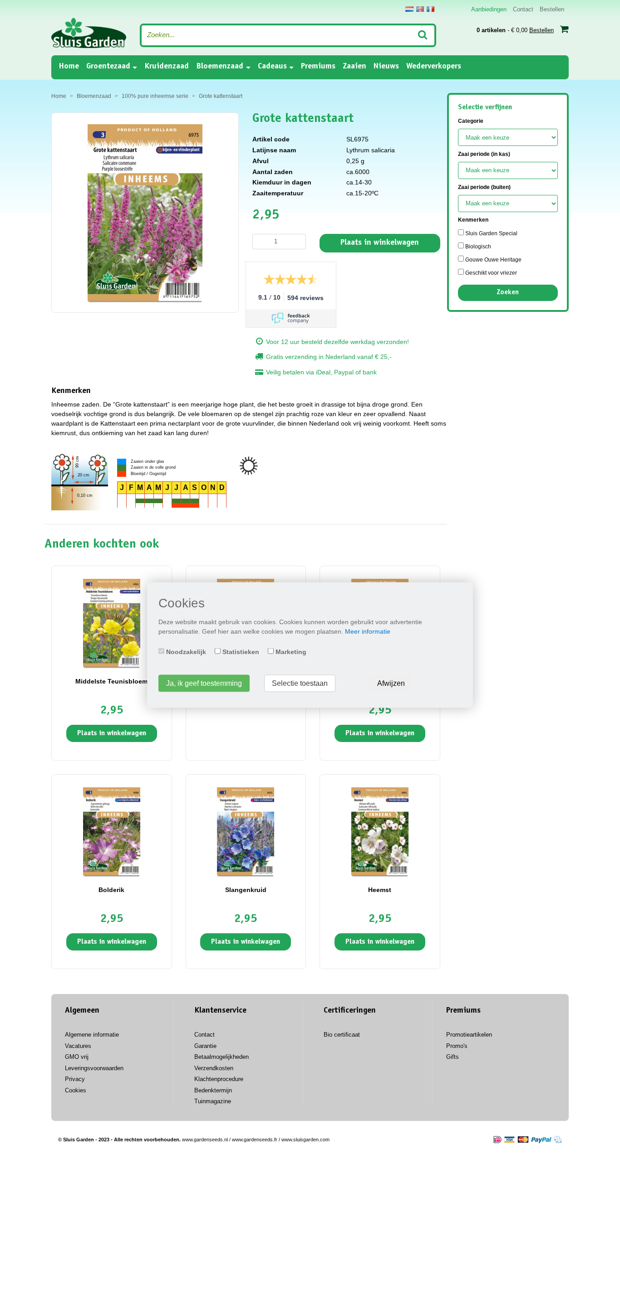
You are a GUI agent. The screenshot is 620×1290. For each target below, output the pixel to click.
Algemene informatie (92, 1034)
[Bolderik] (111, 831)
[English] (420, 9)
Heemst (379, 889)
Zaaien (354, 67)
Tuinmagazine (212, 1101)
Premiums (318, 67)
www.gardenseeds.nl (205, 1139)
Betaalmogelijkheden (221, 1056)
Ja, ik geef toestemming (204, 683)
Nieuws (386, 67)
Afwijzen (391, 683)
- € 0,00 (515, 30)
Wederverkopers (433, 67)
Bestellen (552, 9)
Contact (523, 9)
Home (69, 66)
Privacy (75, 1079)
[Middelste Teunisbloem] (111, 622)
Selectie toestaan (300, 683)
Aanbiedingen (489, 9)
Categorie (470, 121)
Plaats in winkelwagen (379, 243)
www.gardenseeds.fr (254, 1139)
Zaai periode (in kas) (484, 154)
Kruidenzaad (166, 67)
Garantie (205, 1046)
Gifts (452, 1056)
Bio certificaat (342, 1034)
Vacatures (78, 1046)
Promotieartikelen (469, 1034)
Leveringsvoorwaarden (94, 1068)
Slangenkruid (245, 889)
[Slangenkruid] (245, 831)
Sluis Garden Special (490, 233)
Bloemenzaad (219, 67)
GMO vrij (77, 1056)
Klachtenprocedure (218, 1079)
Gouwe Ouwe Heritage (493, 260)
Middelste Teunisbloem (111, 681)
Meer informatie (367, 631)
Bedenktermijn (213, 1090)
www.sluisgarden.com (305, 1139)
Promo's (456, 1046)
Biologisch (477, 246)
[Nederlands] (409, 9)
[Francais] (430, 9)
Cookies (75, 1090)
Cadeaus (272, 67)
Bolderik (111, 889)
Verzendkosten (213, 1068)
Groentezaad (108, 67)
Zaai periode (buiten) (484, 187)
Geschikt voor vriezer (490, 273)
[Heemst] (379, 831)
